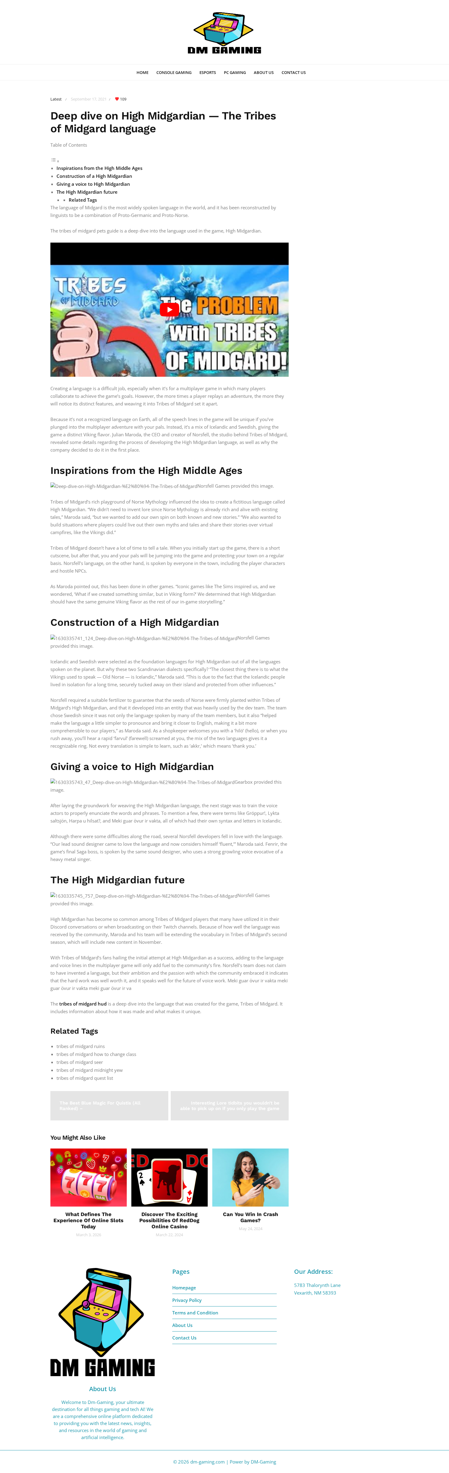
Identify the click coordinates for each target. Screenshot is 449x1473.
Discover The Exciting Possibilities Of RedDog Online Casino (169, 1220)
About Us (264, 72)
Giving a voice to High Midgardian (93, 184)
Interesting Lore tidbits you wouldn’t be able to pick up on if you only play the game (229, 1105)
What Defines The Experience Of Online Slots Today (88, 1220)
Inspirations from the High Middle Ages (99, 168)
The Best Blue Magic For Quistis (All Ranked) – (100, 1105)
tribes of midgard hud (83, 1004)
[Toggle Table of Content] (55, 161)
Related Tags (83, 200)
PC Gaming (235, 72)
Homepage (184, 1287)
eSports (207, 72)
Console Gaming (174, 72)
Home (142, 72)
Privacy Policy (187, 1300)
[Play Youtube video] (169, 310)
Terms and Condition (195, 1313)
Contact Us (294, 72)
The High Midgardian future (87, 192)
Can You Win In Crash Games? (250, 1217)
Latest (56, 99)
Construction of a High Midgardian (94, 176)
